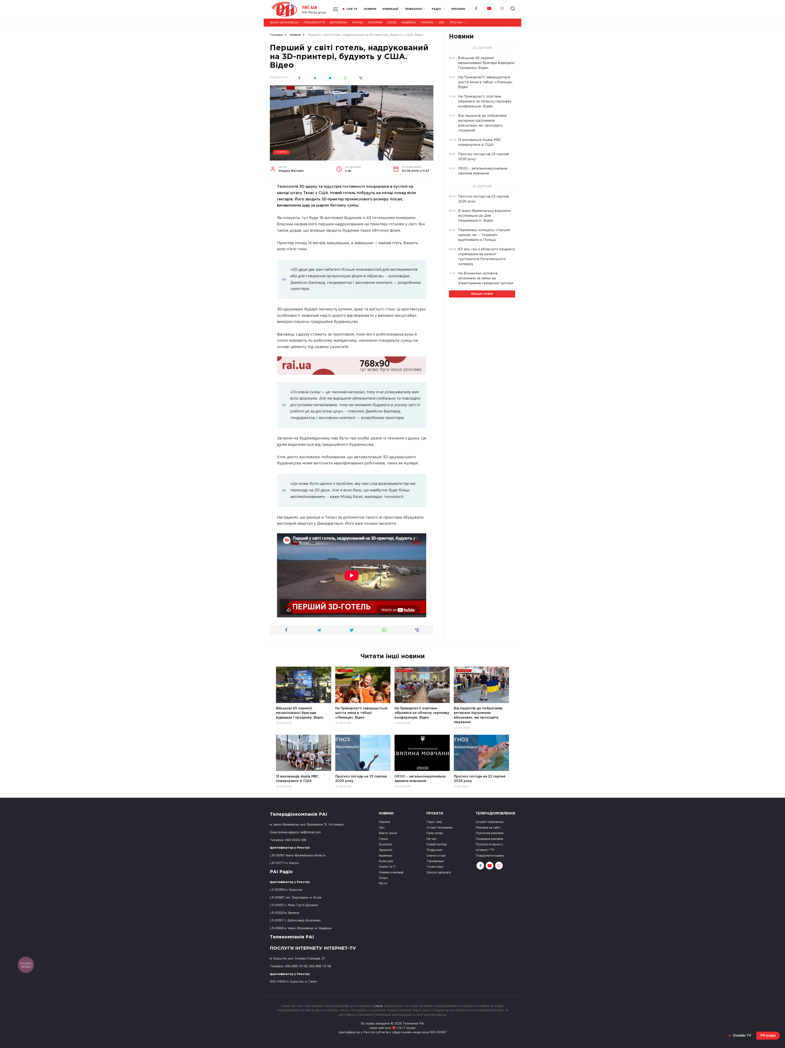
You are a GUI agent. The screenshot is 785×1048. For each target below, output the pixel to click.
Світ (441, 22)
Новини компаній (391, 872)
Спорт (383, 878)
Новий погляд (436, 844)
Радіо (436, 9)
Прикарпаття (314, 22)
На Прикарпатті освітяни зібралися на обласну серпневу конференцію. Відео (422, 713)
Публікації (390, 9)
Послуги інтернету (489, 844)
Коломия (375, 22)
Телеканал (413, 9)
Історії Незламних (439, 827)
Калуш (357, 22)
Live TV (352, 9)
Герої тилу (434, 822)
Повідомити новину (490, 855)
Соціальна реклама (489, 839)
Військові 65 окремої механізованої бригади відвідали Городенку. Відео (299, 713)
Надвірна (408, 22)
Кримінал (385, 855)
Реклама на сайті (488, 827)
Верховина (338, 22)
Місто (383, 883)
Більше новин (482, 293)
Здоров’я (385, 850)
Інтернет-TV (485, 850)
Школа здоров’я (438, 872)
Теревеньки (435, 861)
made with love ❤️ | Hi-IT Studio (392, 1028)
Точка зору (435, 866)
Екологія (385, 844)
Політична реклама (490, 833)
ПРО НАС (456, 22)
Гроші (383, 839)
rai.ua (309, 7)
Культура (386, 861)
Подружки (434, 850)
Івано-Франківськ (284, 22)
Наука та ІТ (387, 866)
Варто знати (388, 833)
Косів (392, 22)
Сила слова (434, 833)
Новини (370, 9)
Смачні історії (436, 855)
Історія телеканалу (490, 822)
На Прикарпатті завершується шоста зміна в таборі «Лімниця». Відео (361, 713)
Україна (427, 22)
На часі (431, 839)
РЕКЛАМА (458, 9)
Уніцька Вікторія (291, 169)
